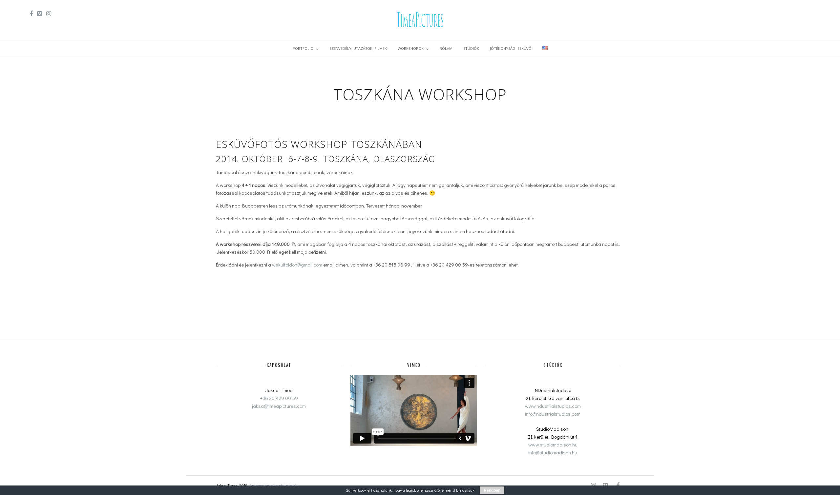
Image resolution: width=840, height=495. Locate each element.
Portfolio (303, 48)
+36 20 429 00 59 (279, 398)
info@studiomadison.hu (552, 452)
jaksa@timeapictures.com (279, 406)
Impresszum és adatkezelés (274, 485)
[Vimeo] (39, 14)
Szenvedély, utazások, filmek (358, 48)
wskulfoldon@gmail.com (297, 264)
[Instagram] (48, 14)
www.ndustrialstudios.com (553, 406)
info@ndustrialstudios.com (552, 413)
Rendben (492, 490)
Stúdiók (471, 48)
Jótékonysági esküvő (511, 48)
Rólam (446, 48)
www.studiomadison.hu (553, 444)
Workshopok (411, 48)
